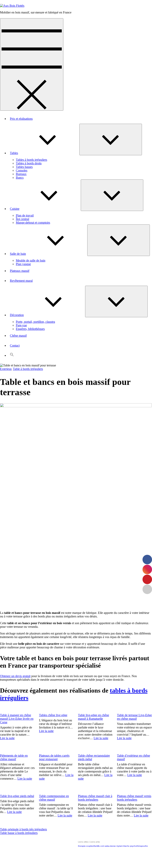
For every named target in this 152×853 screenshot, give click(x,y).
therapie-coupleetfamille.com (91, 846)
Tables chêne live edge (53, 715)
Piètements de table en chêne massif (14, 757)
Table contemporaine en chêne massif (54, 797)
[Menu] (31, 64)
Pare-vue (21, 325)
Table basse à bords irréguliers (19, 833)
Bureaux (21, 174)
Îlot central (22, 219)
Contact (15, 345)
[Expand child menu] (110, 139)
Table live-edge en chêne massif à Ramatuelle (93, 716)
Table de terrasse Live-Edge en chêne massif (134, 716)
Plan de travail (25, 215)
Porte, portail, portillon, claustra (35, 321)
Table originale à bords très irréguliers (23, 829)
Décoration (17, 315)
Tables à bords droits (29, 163)
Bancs (20, 177)
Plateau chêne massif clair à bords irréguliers (95, 797)
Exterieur (5, 369)
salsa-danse (110, 846)
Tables (14, 153)
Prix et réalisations (21, 118)
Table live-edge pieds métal (17, 796)
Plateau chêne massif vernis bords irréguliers (134, 797)
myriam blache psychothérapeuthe (132, 846)
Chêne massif (18, 335)
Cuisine (14, 208)
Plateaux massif (19, 270)
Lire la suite (7, 738)
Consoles (21, 170)
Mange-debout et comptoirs (33, 222)
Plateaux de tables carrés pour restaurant (54, 757)
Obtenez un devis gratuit (15, 676)
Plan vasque (23, 264)
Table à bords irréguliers (28, 369)
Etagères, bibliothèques (30, 329)
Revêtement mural (21, 280)
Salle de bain (18, 253)
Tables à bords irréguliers (31, 159)
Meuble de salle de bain (30, 260)
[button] (12, 355)
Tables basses (24, 167)
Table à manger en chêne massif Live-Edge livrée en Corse (16, 718)
